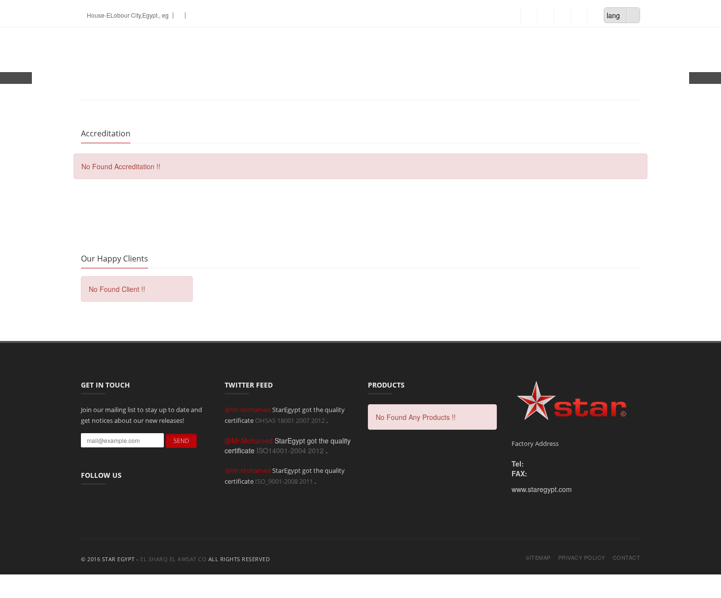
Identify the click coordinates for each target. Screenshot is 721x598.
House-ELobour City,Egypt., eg (127, 15)
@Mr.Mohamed (248, 409)
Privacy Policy (581, 557)
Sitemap (538, 557)
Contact (627, 557)
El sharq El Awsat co (173, 559)
